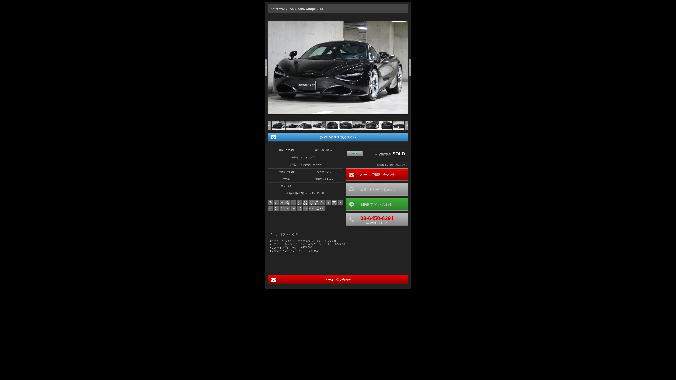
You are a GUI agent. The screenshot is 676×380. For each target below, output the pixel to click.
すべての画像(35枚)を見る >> (338, 137)
